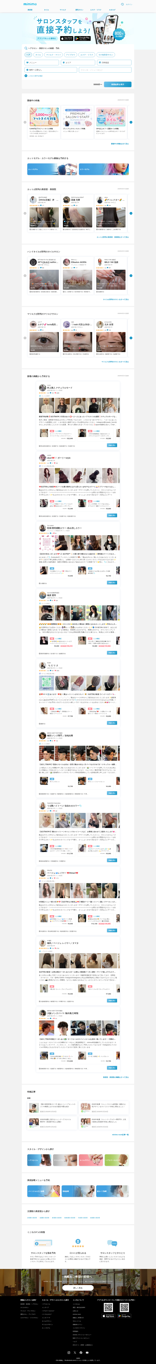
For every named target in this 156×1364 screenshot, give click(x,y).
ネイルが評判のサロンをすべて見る (116, 299)
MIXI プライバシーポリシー (81, 1338)
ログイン (129, 4)
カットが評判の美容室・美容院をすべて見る (113, 237)
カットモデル (46, 1328)
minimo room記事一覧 (120, 1134)
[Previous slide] (25, 122)
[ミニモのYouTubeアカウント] (87, 1353)
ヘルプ (75, 1341)
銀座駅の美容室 (95, 1218)
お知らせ (75, 1311)
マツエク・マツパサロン (28, 1311)
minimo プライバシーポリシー (82, 1335)
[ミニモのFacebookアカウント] (81, 1353)
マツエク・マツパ (53, 54)
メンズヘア (45, 1307)
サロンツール (77, 1321)
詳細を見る (112, 445)
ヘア (28, 54)
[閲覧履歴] (122, 4)
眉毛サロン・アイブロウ (28, 1314)
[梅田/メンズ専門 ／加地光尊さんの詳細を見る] (78, 763)
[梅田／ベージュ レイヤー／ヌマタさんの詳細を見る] (78, 971)
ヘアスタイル (46, 1304)
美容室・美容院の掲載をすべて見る (116, 1077)
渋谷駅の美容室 (83, 1218)
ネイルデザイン (47, 1321)
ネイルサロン (24, 1307)
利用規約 (75, 1331)
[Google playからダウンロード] (124, 1316)
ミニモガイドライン (79, 1328)
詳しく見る (78, 1287)
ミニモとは (76, 1304)
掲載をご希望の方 (78, 1318)
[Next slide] (131, 122)
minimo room (77, 1314)
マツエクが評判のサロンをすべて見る (115, 361)
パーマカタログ (47, 1314)
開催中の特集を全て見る (120, 143)
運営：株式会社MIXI (79, 1307)
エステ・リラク (86, 54)
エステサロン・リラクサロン (29, 1318)
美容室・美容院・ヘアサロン (29, 1304)
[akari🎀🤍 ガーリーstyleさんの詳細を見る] (78, 486)
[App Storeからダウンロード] (108, 1316)
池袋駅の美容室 (44, 1218)
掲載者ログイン (77, 1324)
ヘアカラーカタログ (48, 1311)
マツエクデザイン (47, 1324)
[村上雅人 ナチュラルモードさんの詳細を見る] (78, 415)
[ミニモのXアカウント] (75, 1353)
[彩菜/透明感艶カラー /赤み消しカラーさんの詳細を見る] (78, 554)
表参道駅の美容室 (69, 1218)
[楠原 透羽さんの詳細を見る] (78, 623)
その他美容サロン (105, 54)
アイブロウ (70, 54)
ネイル (38, 54)
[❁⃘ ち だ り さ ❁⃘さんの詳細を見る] (78, 693)
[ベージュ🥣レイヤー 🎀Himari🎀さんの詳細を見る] (78, 901)
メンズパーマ (46, 1318)
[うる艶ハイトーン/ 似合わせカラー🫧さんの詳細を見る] (78, 832)
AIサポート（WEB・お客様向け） (83, 1345)
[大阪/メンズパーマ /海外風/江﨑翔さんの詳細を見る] (78, 1039)
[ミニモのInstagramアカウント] (69, 1353)
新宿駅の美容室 (57, 1218)
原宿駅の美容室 (32, 1218)
